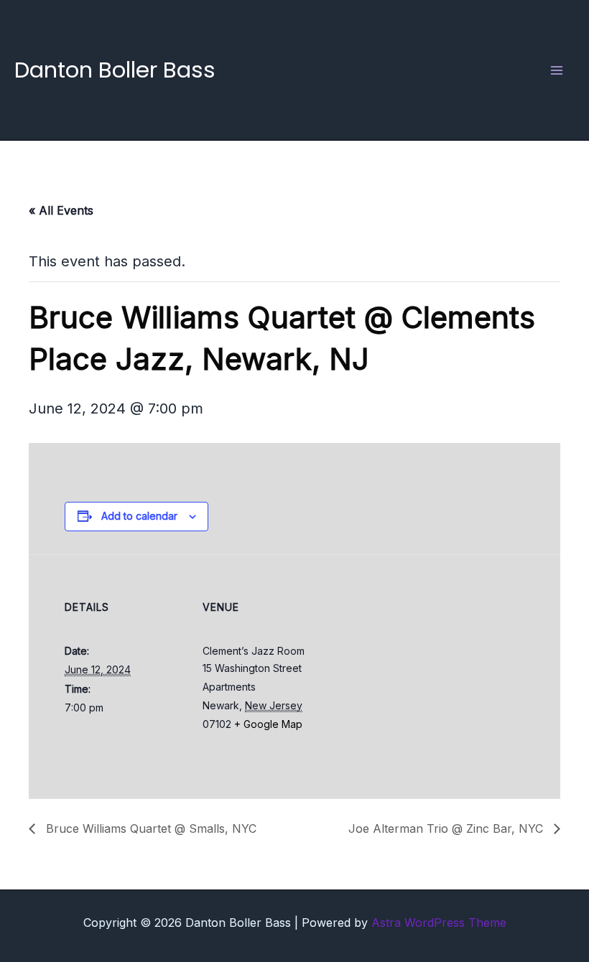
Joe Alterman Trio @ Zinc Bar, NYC (447, 828)
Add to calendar (139, 516)
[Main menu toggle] (557, 70)
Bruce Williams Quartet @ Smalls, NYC (149, 828)
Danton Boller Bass (114, 69)
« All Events (61, 210)
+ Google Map (268, 724)
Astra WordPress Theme (438, 922)
